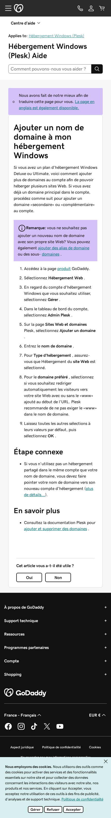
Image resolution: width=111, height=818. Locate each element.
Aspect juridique (22, 747)
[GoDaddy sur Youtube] (60, 729)
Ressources (14, 634)
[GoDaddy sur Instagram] (21, 729)
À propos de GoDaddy (24, 607)
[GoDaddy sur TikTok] (34, 729)
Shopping (12, 674)
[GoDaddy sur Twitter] (47, 729)
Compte (11, 661)
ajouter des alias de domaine (63, 248)
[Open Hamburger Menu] (6, 8)
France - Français (20, 715)
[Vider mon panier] (102, 8)
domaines (50, 254)
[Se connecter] (91, 8)
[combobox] (50, 69)
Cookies (95, 747)
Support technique (21, 620)
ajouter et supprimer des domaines (55, 529)
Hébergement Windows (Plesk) (56, 36)
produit (64, 268)
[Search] (97, 69)
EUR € (95, 715)
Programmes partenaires (26, 647)
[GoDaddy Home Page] (25, 692)
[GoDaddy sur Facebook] (8, 729)
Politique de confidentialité (61, 747)
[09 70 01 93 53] (80, 8)
